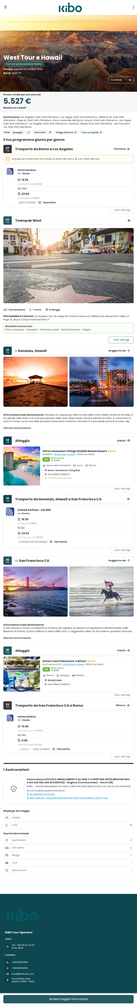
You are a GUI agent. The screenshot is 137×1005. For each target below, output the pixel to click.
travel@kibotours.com (23, 973)
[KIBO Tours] (22, 914)
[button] (8, 265)
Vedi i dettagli (122, 210)
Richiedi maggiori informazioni (68, 999)
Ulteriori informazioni (17, 428)
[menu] (133, 7)
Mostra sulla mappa (65, 454)
